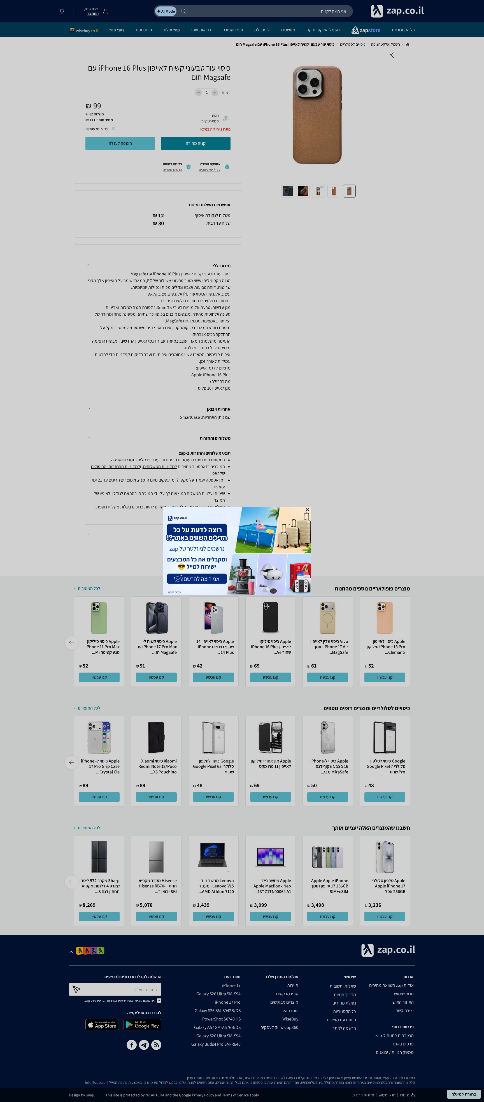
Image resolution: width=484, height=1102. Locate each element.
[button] (307, 510)
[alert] (242, 551)
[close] (307, 510)
